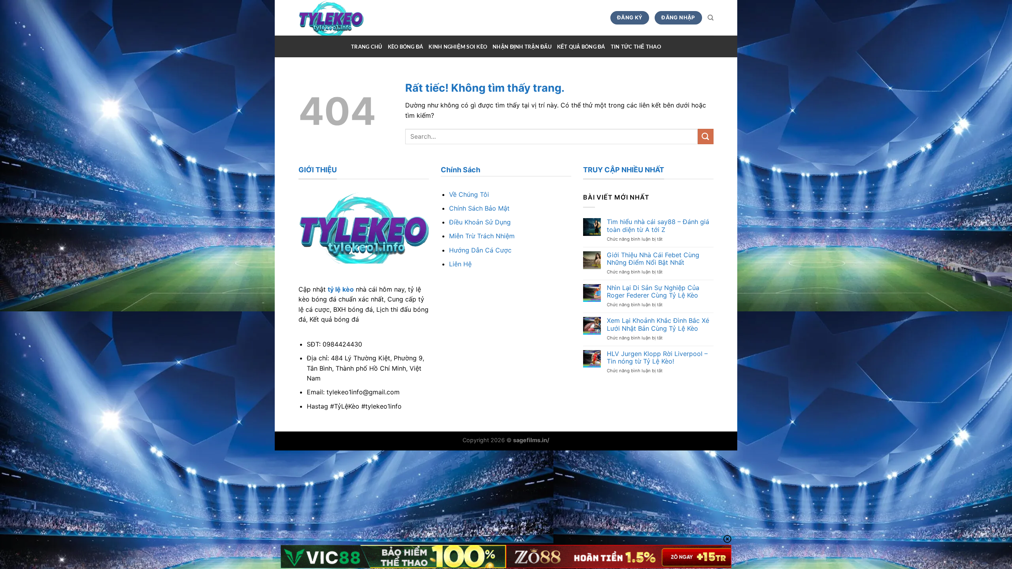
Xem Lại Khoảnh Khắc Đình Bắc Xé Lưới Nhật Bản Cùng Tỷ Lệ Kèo (658, 324)
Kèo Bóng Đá (405, 46)
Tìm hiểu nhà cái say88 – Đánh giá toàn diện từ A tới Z (658, 225)
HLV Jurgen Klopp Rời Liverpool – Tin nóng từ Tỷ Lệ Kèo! (657, 357)
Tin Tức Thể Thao (636, 46)
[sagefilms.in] (344, 18)
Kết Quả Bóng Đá (581, 46)
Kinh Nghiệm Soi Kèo (458, 46)
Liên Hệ (460, 264)
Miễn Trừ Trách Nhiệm (482, 236)
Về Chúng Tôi (469, 194)
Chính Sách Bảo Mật (479, 208)
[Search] (711, 17)
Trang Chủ (366, 46)
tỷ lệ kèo (341, 289)
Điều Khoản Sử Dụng (480, 222)
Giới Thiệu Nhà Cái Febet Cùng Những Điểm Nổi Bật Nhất (653, 258)
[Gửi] (706, 136)
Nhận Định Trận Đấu (522, 46)
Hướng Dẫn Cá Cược (480, 250)
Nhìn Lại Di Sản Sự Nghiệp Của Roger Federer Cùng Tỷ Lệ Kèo (653, 291)
